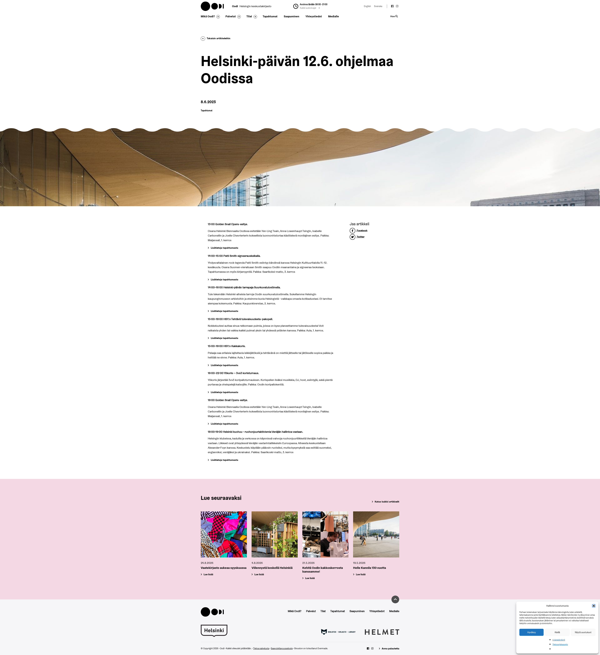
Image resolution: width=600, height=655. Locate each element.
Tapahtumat (270, 16)
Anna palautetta (390, 648)
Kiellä (557, 632)
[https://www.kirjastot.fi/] (338, 632)
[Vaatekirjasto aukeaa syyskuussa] (224, 534)
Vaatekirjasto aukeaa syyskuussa (223, 568)
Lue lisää (208, 574)
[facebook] (392, 6)
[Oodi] (212, 611)
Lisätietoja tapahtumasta (224, 247)
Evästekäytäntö (558, 640)
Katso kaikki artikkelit (387, 501)
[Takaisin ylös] (395, 599)
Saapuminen (291, 16)
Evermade (322, 648)
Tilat (249, 16)
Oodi (212, 6)
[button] (593, 605)
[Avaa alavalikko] (217, 17)
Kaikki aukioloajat (308, 8)
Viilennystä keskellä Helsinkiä (272, 568)
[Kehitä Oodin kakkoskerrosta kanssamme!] (325, 534)
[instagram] (397, 6)
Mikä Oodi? (208, 16)
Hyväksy (531, 632)
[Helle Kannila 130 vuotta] (376, 534)
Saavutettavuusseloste (282, 648)
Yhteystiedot (313, 16)
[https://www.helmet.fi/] (382, 632)
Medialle (333, 16)
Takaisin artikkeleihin (218, 38)
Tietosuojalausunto (560, 644)
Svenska (378, 6)
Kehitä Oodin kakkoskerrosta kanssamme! (322, 570)
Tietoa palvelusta (261, 648)
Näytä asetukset (583, 632)
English (367, 6)
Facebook (362, 230)
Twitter (360, 236)
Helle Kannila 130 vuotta (369, 568)
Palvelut (230, 16)
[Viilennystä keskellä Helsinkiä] (275, 534)
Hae (392, 16)
